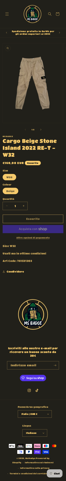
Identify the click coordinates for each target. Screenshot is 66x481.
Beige (12, 191)
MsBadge (30, 458)
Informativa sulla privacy (34, 468)
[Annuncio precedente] (6, 33)
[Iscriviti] (55, 365)
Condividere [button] (15, 271)
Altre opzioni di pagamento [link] (33, 237)
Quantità (8, 199)
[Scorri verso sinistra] (25, 130)
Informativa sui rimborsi (39, 462)
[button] (7, 14)
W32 (11, 178)
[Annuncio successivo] (59, 33)
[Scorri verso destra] (41, 130)
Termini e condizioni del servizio (28, 473)
